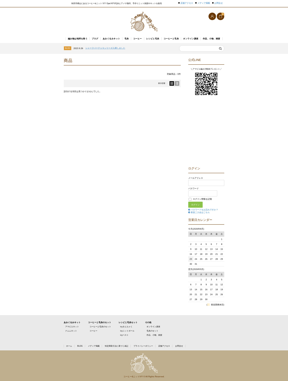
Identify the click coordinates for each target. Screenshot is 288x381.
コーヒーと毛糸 (171, 38)
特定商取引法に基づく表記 (116, 346)
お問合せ (218, 3)
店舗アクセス (186, 3)
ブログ (95, 38)
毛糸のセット (152, 331)
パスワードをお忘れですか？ (204, 209)
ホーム (69, 346)
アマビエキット (72, 326)
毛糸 (126, 38)
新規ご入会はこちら (200, 212)
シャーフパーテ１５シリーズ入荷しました (105, 48)
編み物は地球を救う (78, 38)
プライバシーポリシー (143, 346)
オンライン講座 (190, 38)
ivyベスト (124, 335)
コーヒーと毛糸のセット (99, 322)
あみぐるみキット (111, 38)
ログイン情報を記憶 (202, 199)
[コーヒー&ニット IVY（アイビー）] (144, 21)
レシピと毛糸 (152, 38)
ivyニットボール (127, 331)
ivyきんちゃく (126, 326)
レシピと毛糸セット (128, 322)
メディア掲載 (203, 3)
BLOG (80, 346)
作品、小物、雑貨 (211, 38)
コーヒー (137, 38)
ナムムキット (71, 331)
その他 (148, 322)
